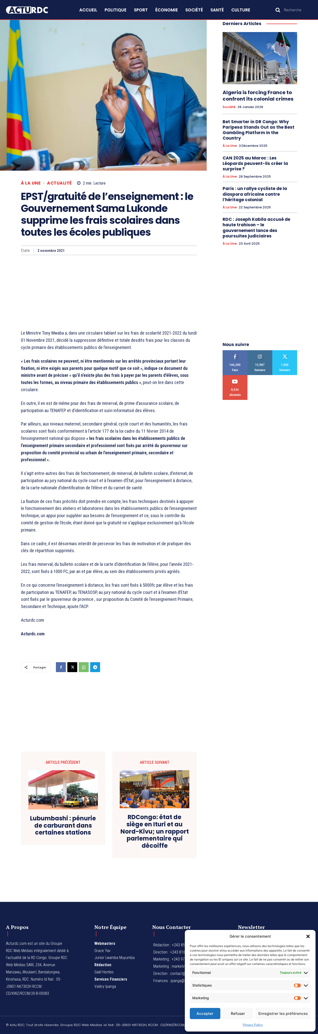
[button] (308, 936)
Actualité (59, 183)
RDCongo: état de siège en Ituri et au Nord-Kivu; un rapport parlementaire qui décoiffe (154, 831)
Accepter (205, 1013)
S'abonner (235, 377)
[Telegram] (95, 667)
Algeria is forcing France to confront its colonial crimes (258, 95)
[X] (72, 667)
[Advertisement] (109, 292)
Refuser (238, 1013)
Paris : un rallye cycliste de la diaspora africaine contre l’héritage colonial (255, 194)
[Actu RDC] (32, 10)
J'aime (235, 352)
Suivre (260, 352)
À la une (30, 183)
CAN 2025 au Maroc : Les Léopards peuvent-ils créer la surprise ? (255, 163)
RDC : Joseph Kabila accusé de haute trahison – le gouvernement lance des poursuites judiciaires (256, 227)
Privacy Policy (253, 1025)
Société (229, 107)
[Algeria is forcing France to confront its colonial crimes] (260, 58)
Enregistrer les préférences (283, 1013)
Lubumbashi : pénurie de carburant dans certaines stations (63, 825)
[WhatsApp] (84, 667)
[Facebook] (61, 667)
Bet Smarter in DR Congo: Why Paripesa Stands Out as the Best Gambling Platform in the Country (258, 130)
